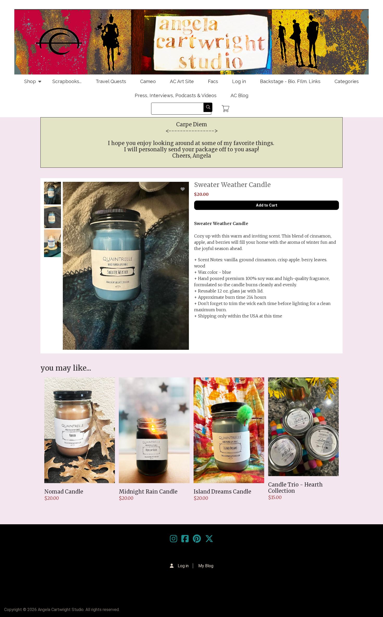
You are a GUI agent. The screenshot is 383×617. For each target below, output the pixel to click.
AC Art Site (182, 81)
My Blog (205, 565)
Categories (347, 81)
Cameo (148, 81)
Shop (26, 84)
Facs (213, 81)
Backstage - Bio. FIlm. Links (290, 81)
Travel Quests (111, 81)
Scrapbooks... (67, 81)
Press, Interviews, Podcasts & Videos (176, 95)
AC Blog (239, 95)
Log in (239, 81)
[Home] (191, 41)
